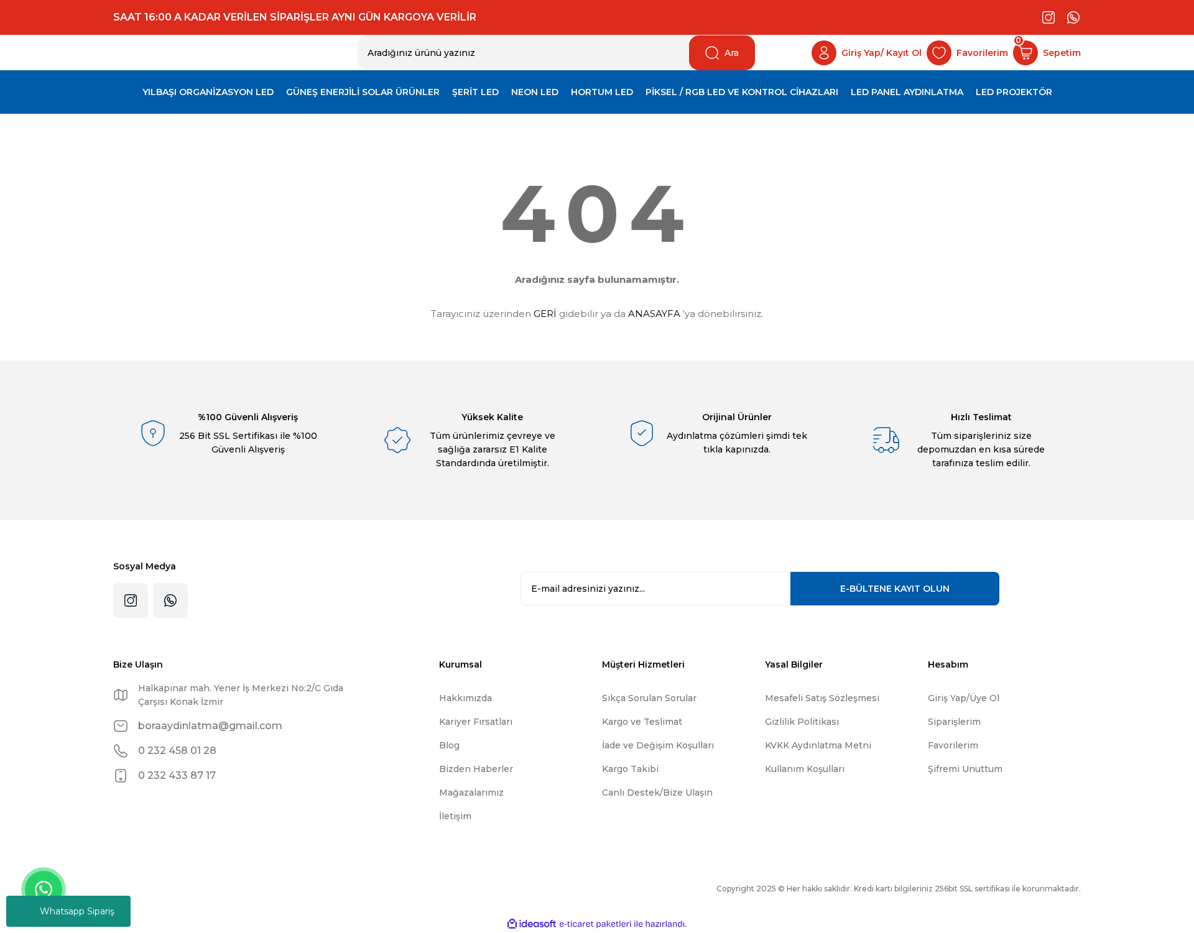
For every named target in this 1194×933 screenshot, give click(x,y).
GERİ (545, 313)
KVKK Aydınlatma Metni (818, 745)
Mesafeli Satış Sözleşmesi (822, 698)
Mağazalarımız (471, 792)
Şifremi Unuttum (965, 768)
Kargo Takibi (630, 768)
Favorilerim (953, 745)
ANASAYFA (654, 313)
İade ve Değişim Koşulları (658, 745)
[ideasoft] (532, 924)
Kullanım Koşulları (805, 768)
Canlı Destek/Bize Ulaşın (657, 792)
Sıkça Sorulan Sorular (649, 698)
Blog (449, 745)
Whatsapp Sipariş (77, 911)
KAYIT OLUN (895, 588)
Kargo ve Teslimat (642, 721)
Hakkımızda (465, 698)
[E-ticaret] (595, 924)
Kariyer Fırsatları (475, 721)
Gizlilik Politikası (802, 721)
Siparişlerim (954, 721)
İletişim (455, 816)
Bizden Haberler (476, 768)
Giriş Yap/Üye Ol (963, 698)
